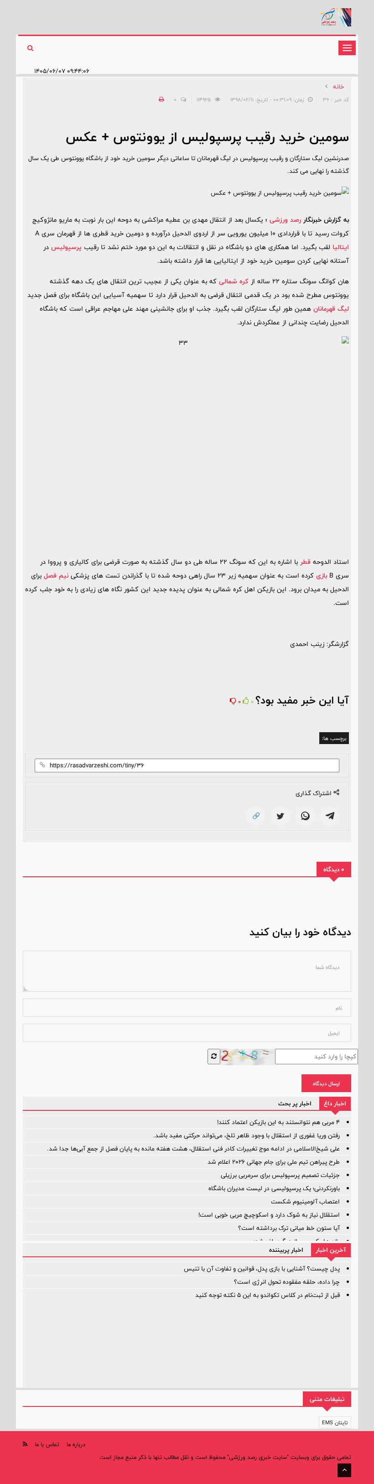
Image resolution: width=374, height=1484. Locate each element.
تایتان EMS (335, 1422)
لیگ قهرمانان (331, 308)
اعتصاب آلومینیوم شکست (305, 1201)
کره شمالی (234, 281)
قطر (305, 562)
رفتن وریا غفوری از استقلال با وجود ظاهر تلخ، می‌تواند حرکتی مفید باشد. (246, 1135)
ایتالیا (340, 247)
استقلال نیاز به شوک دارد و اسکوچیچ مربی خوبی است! (269, 1214)
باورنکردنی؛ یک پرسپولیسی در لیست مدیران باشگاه (274, 1188)
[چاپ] (160, 99)
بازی (321, 575)
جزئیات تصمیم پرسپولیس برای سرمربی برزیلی (280, 1175)
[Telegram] (329, 816)
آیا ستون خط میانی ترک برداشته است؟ (289, 1228)
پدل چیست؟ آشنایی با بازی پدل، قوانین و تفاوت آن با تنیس (262, 1268)
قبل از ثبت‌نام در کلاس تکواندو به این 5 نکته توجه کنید (267, 1295)
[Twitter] (280, 816)
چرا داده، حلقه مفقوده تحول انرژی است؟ (287, 1281)
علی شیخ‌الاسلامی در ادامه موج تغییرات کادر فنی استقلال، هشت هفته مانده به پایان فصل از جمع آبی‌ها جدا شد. (193, 1148)
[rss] (25, 1444)
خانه (338, 86)
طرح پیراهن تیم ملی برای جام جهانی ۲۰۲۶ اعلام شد (274, 1161)
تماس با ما (47, 1444)
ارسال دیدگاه (326, 1083)
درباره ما (76, 1444)
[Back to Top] (344, 1470)
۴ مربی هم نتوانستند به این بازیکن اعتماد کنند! (278, 1122)
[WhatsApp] (305, 816)
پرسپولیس (66, 247)
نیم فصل (56, 575)
